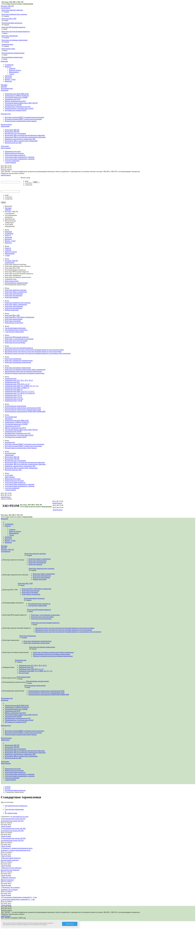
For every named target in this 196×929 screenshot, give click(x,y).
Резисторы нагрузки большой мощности (16, 31)
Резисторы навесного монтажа (12, 10)
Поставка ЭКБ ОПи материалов (7, 7)
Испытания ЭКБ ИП (12, 131)
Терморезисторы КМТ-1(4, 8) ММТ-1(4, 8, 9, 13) (21, 386)
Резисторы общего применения (16, 292)
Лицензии (8, 76)
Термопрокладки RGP (12, 99)
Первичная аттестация (13, 151)
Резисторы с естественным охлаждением (19, 339)
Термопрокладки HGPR (13, 105)
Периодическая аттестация (14, 153)
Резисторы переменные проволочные (18, 362)
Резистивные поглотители (14, 323)
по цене (25, 816)
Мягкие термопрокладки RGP (15, 101)
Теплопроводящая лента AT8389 (16, 97)
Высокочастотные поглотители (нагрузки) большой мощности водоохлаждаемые (33, 351)
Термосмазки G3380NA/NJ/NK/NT (17, 95)
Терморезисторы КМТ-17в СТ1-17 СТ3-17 (19, 391)
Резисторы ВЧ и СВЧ (9, 18)
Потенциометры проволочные (12, 57)
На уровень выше (11, 813)
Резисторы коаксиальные (13, 319)
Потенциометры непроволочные (13, 53)
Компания (4, 61)
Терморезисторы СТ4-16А (14, 399)
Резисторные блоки (8, 49)
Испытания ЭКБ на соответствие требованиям (21, 141)
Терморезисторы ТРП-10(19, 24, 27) (17, 384)
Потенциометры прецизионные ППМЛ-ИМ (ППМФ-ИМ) (25, 411)
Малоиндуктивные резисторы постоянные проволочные (24, 373)
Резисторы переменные (10, 36)
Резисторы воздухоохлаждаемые (16, 341)
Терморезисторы (7, 44)
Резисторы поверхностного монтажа (14, 14)
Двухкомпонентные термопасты (16, 330)
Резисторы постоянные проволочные (14, 40)
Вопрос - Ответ (10, 79)
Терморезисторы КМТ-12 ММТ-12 (17, 388)
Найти (35, 182)
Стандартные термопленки (14, 332)
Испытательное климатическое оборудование (21, 121)
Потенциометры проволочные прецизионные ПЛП (23, 409)
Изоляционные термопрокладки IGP (17, 107)
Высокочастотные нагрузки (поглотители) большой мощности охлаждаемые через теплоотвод (38, 353)
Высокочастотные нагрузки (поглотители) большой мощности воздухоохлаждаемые (34, 350)
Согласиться (69, 924)
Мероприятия (13, 72)
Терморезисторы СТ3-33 (13, 397)
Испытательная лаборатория (6, 125)
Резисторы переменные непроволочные (19, 360)
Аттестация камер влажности (15, 155)
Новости (8, 66)
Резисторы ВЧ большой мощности (13, 27)
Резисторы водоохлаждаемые (15, 342)
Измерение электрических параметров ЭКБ (20, 139)
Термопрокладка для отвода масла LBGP (19, 108)
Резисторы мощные (11, 297)
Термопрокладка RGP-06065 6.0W (17, 94)
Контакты (8, 77)
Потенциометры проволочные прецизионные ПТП (23, 408)
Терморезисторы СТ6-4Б (13, 400)
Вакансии (8, 81)
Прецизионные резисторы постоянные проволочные (23, 371)
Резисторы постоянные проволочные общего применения (25, 369)
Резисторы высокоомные (13, 295)
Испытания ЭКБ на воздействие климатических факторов (25, 137)
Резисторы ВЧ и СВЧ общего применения (19, 317)
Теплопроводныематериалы (7, 89)
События (12, 68)
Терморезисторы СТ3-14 (13, 395)
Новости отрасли (15, 70)
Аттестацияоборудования (6, 147)
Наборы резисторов (12, 310)
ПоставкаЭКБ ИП (4, 85)
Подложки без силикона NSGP (15, 110)
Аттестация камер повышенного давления (19, 159)
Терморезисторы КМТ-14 (14, 389)
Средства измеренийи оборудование (12, 161)
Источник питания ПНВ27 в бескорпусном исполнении (24, 117)
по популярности (17, 816)
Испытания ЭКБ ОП (12, 130)
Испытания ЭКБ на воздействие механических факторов (25, 135)
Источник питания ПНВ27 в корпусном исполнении (23, 119)
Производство (6, 114)
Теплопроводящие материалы (12, 23)
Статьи (11, 74)
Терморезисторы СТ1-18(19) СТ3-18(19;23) (20, 393)
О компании (9, 65)
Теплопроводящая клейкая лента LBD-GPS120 (21, 103)
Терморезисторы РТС (12, 382)
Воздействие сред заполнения (15, 133)
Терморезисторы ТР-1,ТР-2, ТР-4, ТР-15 (19, 380)
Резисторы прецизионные (14, 293)
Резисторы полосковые (13, 321)
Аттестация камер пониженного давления (19, 157)
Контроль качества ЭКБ (13, 143)
